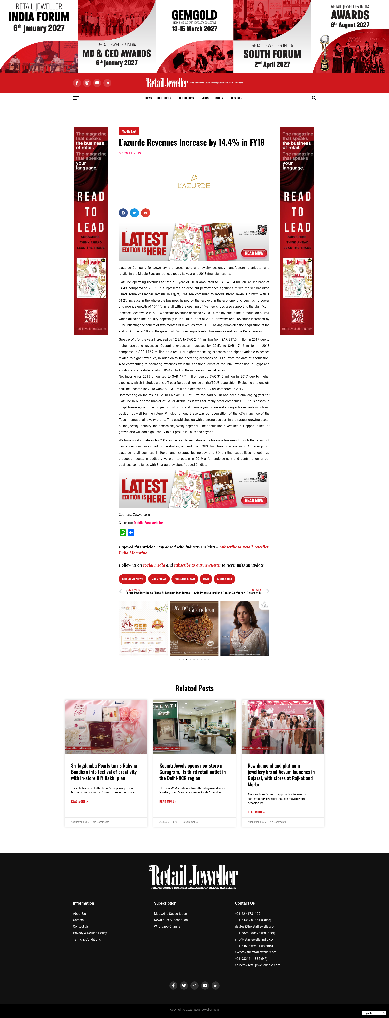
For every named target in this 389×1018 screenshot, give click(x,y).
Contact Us (81, 926)
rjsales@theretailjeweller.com (255, 926)
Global (219, 98)
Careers (78, 920)
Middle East (129, 131)
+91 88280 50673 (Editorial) (255, 933)
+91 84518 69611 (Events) (254, 946)
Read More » (79, 801)
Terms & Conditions (87, 939)
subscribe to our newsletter (197, 565)
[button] (123, 212)
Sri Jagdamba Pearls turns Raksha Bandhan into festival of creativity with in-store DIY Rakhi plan (104, 772)
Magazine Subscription (170, 914)
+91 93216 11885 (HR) (251, 959)
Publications (186, 98)
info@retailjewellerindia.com (255, 939)
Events (205, 98)
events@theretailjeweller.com (255, 952)
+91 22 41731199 (247, 914)
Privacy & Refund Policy (90, 933)
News (148, 98)
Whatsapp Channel (167, 926)
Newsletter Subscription (171, 920)
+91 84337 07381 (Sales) (253, 920)
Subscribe (236, 98)
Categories (164, 98)
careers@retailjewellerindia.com (257, 965)
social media (154, 565)
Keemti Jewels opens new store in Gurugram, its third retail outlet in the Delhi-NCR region (192, 772)
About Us (79, 914)
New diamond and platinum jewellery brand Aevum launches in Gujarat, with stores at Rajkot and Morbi (281, 775)
